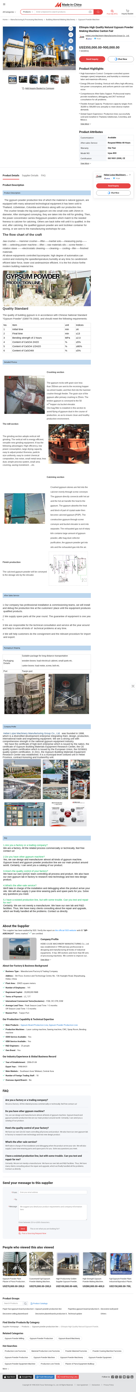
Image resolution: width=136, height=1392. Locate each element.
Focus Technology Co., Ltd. (49, 1385)
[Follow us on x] (116, 1377)
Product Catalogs (40, 1303)
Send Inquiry (92, 59)
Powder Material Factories (76, 1351)
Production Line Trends (50, 1363)
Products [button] (27, 12)
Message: (13, 1206)
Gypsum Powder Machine (88, 19)
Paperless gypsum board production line (84, 1309)
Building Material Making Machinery (60, 19)
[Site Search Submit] (98, 12)
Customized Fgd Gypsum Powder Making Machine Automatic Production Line (40, 1281)
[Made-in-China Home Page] (68, 4)
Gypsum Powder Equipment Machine (20, 1363)
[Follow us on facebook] (112, 1377)
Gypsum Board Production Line (34, 1025)
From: (14, 1192)
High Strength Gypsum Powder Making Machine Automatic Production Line (94, 1281)
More (5, 1368)
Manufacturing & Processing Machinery (26, 19)
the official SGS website (65, 930)
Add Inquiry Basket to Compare (39, 88)
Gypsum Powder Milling (14, 1338)
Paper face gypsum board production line (19, 1309)
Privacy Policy (109, 1385)
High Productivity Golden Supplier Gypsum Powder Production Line (66, 1281)
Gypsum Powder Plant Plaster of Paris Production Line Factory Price (14, 1281)
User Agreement (82, 1385)
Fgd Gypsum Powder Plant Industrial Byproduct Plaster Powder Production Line (120, 1281)
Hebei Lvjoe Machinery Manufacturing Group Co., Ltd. (107, 35)
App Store (9, 1377)
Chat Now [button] (122, 59)
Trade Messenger (44, 1377)
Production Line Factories (15, 1351)
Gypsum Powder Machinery (71, 1357)
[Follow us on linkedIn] (132, 1377)
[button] (4, 4)
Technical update (75, 1313)
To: (16, 1199)
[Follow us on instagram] (120, 1377)
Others (103, 1313)
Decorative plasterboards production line (51, 1313)
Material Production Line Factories (45, 1351)
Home (5, 19)
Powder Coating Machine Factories (107, 1351)
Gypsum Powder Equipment (100, 1357)
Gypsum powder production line (48, 1309)
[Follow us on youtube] (124, 1377)
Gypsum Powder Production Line (63, 1025)
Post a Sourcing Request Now (32, 1233)
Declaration (96, 1385)
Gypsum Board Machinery (69, 1338)
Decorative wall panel (109, 1309)
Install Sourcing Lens (68, 1377)
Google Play (25, 1377)
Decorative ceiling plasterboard (15, 1313)
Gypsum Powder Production (41, 1338)
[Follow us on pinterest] (128, 1377)
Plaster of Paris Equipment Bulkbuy (79, 1363)
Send (23, 1228)
